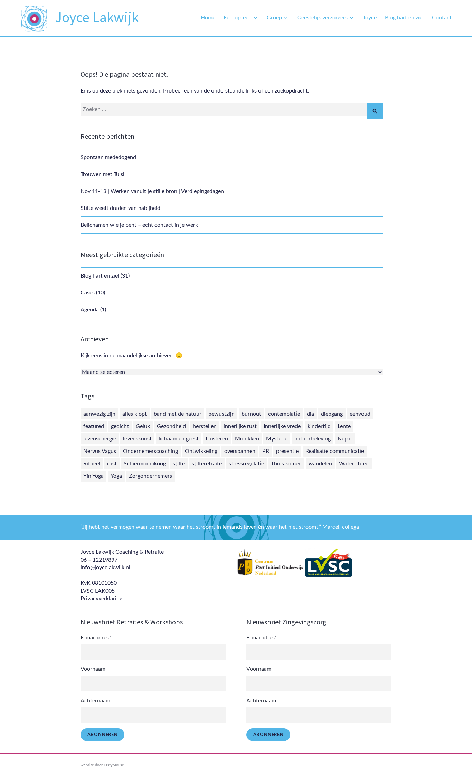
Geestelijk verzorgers (322, 17)
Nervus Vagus (99, 451)
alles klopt (134, 414)
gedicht (120, 426)
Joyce (370, 17)
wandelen (320, 463)
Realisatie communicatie (334, 451)
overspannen (239, 451)
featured (93, 426)
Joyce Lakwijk (97, 17)
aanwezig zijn (99, 414)
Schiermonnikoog (145, 463)
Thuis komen (286, 463)
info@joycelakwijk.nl (105, 567)
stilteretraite (207, 463)
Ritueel (91, 463)
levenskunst (137, 439)
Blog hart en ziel (404, 17)
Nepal (345, 439)
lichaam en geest (179, 439)
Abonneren (102, 735)
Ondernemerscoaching (150, 451)
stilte (179, 463)
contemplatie (284, 414)
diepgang (332, 414)
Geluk (143, 426)
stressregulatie (246, 463)
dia (310, 414)
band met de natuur (177, 414)
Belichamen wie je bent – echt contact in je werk (139, 225)
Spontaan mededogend (108, 157)
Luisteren (217, 439)
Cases (88, 292)
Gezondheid (171, 426)
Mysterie (276, 439)
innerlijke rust (240, 426)
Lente (344, 426)
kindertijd (319, 426)
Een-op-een (238, 17)
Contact (442, 17)
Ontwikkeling (201, 451)
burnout (251, 414)
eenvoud (360, 414)
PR (265, 451)
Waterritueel (354, 463)
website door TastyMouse (102, 765)
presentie (287, 451)
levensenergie (99, 439)
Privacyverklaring (101, 598)
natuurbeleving (312, 439)
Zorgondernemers (150, 476)
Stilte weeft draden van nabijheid (120, 208)
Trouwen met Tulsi (102, 174)
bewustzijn (221, 414)
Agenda (90, 309)
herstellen (205, 426)
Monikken (247, 439)
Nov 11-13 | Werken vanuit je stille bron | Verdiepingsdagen (152, 191)
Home (208, 17)
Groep (274, 17)
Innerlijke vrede (282, 426)
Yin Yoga (93, 476)
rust (112, 463)
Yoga (116, 476)
